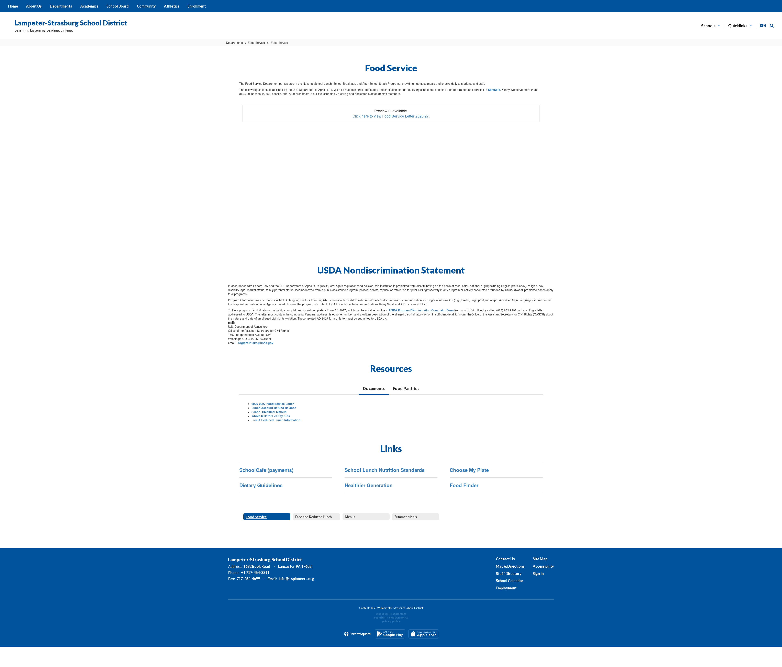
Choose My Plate (469, 469)
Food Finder (464, 485)
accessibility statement (391, 613)
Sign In (538, 573)
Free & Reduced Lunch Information (276, 420)
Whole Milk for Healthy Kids (271, 416)
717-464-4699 (248, 578)
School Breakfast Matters (269, 412)
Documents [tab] (374, 388)
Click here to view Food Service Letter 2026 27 (391, 116)
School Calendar (509, 580)
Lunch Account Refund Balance (274, 408)
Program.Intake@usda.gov (254, 343)
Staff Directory (509, 573)
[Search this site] (772, 26)
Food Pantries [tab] (406, 388)
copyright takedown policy (391, 617)
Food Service (256, 43)
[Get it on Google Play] (390, 633)
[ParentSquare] (357, 634)
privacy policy (391, 621)
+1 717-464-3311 (255, 572)
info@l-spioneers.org (296, 578)
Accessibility (543, 566)
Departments (234, 43)
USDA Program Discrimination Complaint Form (421, 310)
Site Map (540, 559)
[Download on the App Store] (423, 633)
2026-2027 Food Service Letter (273, 404)
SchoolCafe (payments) (266, 469)
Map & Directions (510, 566)
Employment (506, 588)
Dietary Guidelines (260, 485)
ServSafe (494, 90)
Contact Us (505, 559)
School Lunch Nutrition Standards (385, 469)
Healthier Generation (369, 485)
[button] (710, 25)
